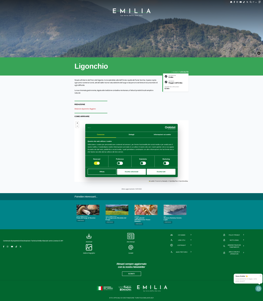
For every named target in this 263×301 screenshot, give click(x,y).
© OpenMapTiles (173, 181)
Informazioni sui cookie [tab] (162, 134)
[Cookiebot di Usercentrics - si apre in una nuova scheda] (166, 127)
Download (89, 242)
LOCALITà (184, 72)
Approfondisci (80, 220)
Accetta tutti (161, 172)
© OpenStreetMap (183, 181)
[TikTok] (244, 2)
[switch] (120, 163)
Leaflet (152, 181)
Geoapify (164, 181)
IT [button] (254, 2)
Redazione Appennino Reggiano (85, 109)
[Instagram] (237, 2)
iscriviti (131, 274)
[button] (77, 123)
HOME (175, 72)
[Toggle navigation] (259, 2)
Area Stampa (131, 242)
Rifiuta (102, 172)
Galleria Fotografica (89, 253)
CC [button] (259, 53)
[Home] (231, 2)
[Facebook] (234, 2)
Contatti (130, 253)
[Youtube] (241, 2)
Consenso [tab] (100, 134)
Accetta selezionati (131, 172)
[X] (247, 2)
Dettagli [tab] (131, 134)
